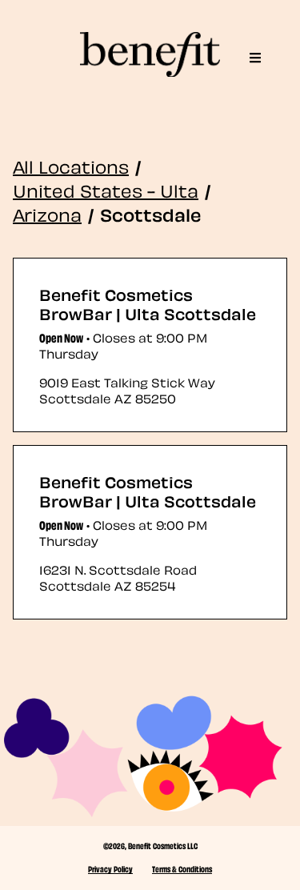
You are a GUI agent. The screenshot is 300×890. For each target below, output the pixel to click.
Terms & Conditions (182, 868)
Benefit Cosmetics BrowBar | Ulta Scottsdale (147, 303)
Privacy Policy (110, 868)
